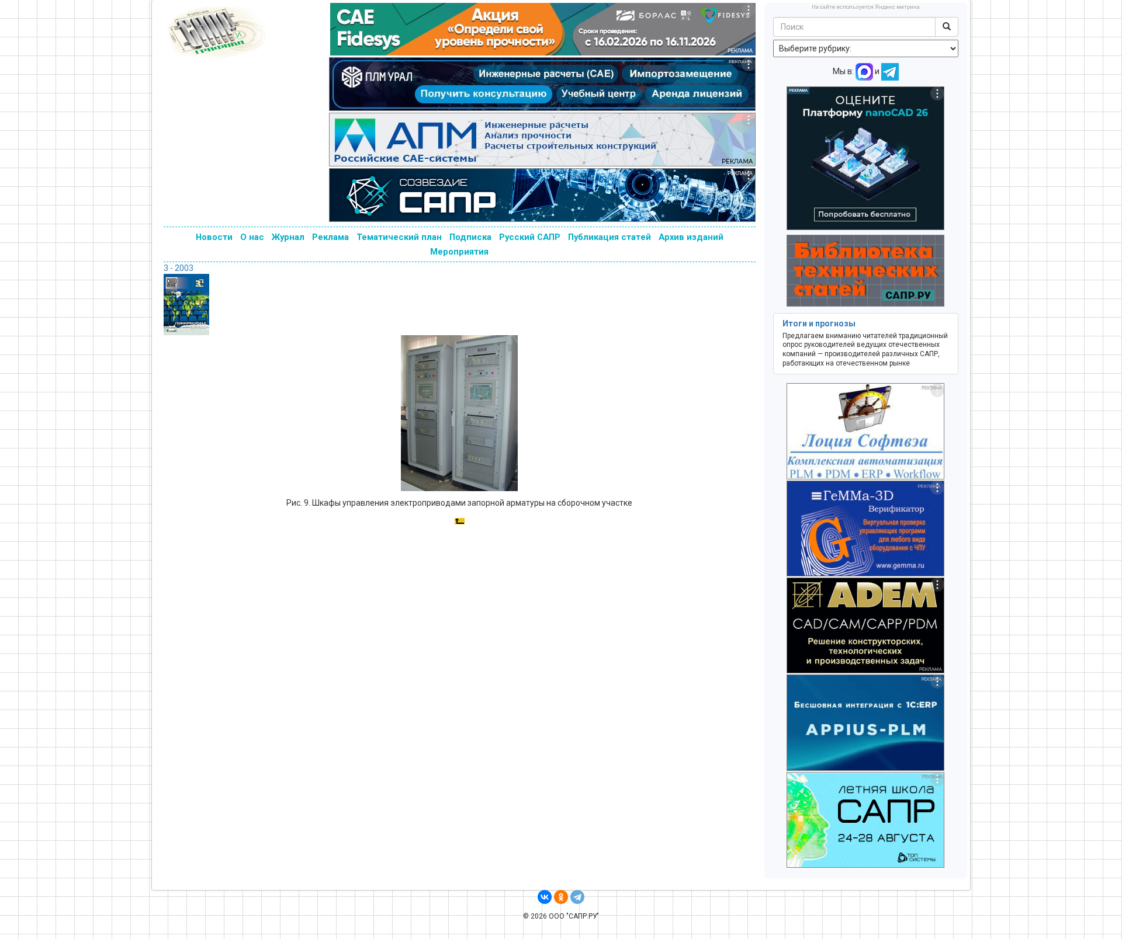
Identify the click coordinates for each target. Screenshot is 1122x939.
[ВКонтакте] (545, 897)
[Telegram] (577, 897)
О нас (252, 237)
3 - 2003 (178, 268)
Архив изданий (691, 237)
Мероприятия (459, 251)
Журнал (288, 237)
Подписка (470, 237)
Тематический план (399, 237)
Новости (214, 237)
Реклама (330, 237)
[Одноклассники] (561, 897)
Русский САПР (529, 237)
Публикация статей (609, 237)
